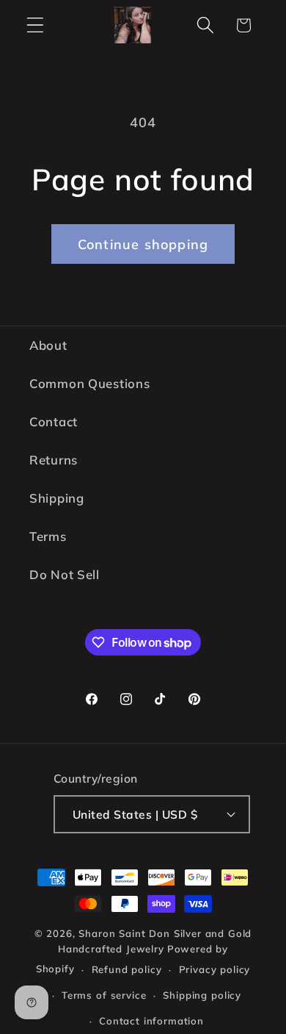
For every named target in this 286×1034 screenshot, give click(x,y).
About (48, 345)
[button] (35, 25)
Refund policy (127, 969)
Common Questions (89, 383)
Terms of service (104, 995)
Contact (53, 421)
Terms (48, 536)
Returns (53, 459)
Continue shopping (143, 244)
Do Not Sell (64, 574)
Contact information (151, 1021)
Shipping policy (202, 995)
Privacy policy (215, 969)
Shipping (56, 498)
